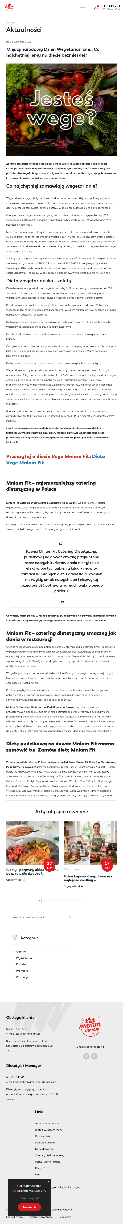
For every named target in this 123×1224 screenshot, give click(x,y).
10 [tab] (75, 902)
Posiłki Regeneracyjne (47, 1161)
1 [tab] (41, 902)
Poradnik (22, 964)
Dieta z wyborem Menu (48, 1129)
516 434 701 (111, 5)
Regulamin (65, 1216)
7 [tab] (63, 902)
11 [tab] (79, 902)
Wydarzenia (24, 958)
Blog (37, 1174)
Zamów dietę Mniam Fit (67, 750)
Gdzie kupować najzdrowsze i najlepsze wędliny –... (88, 878)
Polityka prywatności (41, 1216)
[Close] (48, 1181)
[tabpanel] (32, 851)
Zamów (39, 1180)
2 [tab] (45, 902)
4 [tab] (52, 902)
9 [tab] (71, 902)
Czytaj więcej (14, 879)
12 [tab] (82, 902)
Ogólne (21, 951)
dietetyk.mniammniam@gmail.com (35, 1081)
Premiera (22, 970)
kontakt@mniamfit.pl (28, 1033)
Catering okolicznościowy (49, 1155)
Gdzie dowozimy (44, 1148)
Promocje (22, 977)
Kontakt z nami (14, 1216)
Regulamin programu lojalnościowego (57, 1187)
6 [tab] (60, 902)
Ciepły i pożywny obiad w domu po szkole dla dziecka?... (32, 871)
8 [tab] (67, 902)
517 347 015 (18, 1077)
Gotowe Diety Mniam (47, 1123)
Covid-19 (40, 1168)
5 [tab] (56, 902)
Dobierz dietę (43, 1136)
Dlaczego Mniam (45, 1142)
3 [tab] (49, 902)
